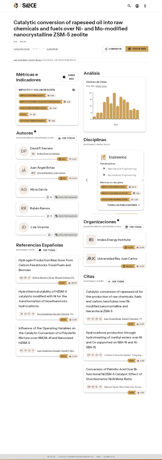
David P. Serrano (35, 60)
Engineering (112, 157)
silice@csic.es (109, 457)
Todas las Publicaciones (117, 205)
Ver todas (133, 227)
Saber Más (68, 77)
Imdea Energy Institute (114, 240)
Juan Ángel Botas (21, 60)
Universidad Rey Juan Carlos (117, 258)
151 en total (101, 86)
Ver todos (66, 138)
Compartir (113, 49)
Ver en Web (137, 49)
